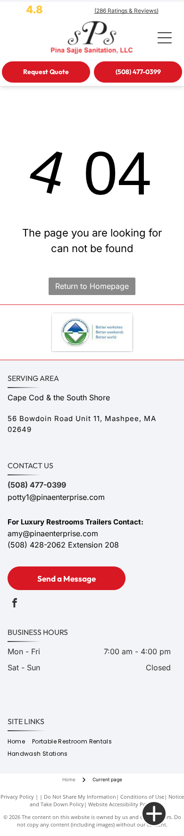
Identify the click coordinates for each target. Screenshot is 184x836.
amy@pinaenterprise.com (53, 533)
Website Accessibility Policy (121, 804)
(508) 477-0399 (37, 485)
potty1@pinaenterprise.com (56, 497)
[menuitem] (20, 741)
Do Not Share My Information (80, 796)
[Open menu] (165, 38)
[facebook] (15, 604)
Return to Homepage (92, 286)
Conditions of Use (142, 796)
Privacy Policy (17, 796)
